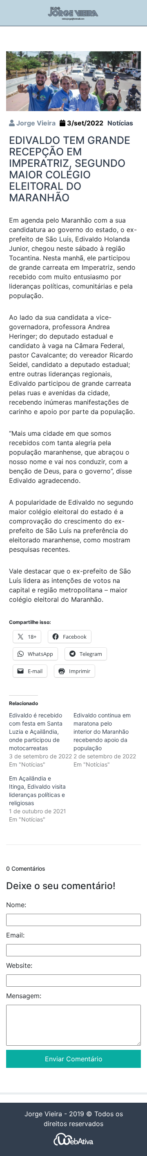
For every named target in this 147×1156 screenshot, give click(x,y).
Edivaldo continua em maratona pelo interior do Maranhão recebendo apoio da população (102, 731)
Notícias (120, 123)
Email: (15, 935)
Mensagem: (23, 996)
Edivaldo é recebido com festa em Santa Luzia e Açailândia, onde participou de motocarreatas (35, 731)
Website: (19, 965)
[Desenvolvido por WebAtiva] (73, 1139)
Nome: (16, 905)
